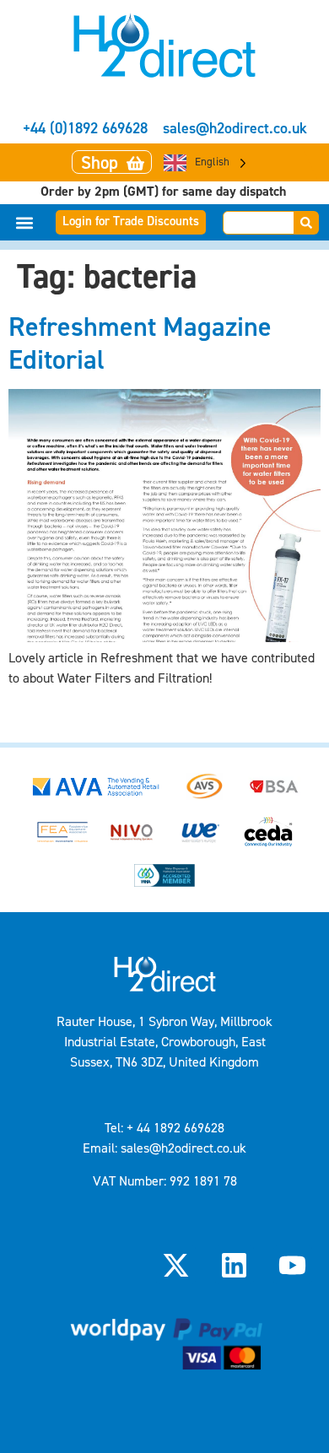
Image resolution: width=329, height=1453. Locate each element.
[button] (25, 222)
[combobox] (258, 223)
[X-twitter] (175, 1264)
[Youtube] (292, 1264)
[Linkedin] (234, 1264)
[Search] (306, 223)
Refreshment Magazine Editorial (140, 342)
